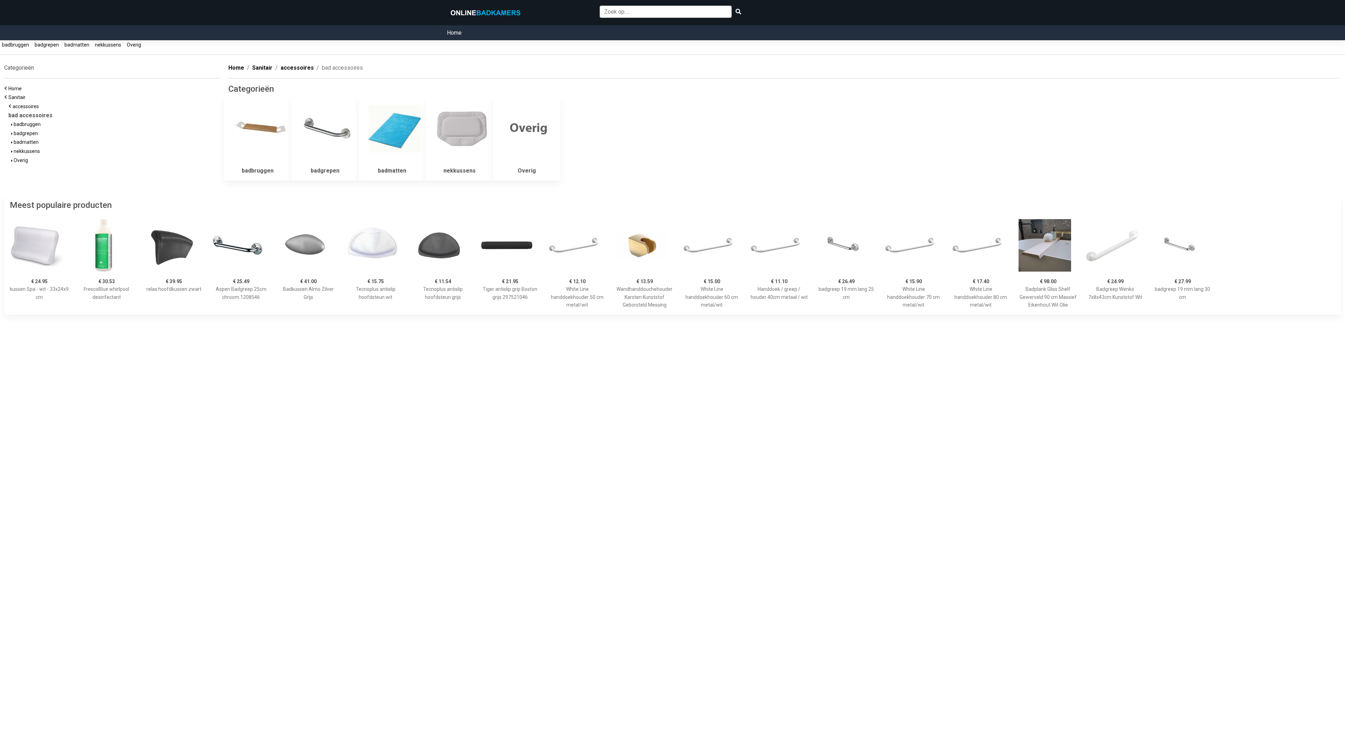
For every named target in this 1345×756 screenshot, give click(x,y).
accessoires (27, 106)
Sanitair (18, 97)
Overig (134, 45)
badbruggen (15, 45)
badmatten (76, 45)
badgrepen (47, 45)
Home (454, 32)
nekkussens (108, 45)
